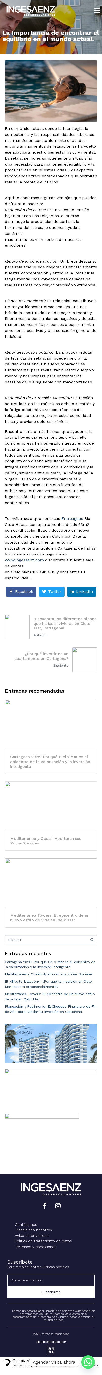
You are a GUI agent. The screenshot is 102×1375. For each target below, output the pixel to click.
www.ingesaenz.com (24, 560)
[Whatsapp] (88, 1362)
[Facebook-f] (44, 1206)
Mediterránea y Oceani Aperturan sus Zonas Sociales (49, 974)
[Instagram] (58, 1206)
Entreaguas (72, 518)
